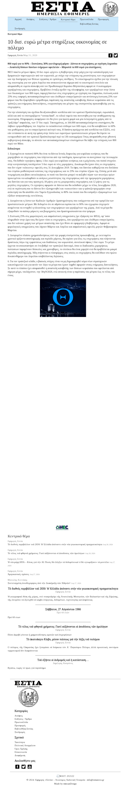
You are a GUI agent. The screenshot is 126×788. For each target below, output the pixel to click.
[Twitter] (115, 55)
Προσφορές (103, 19)
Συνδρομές (20, 28)
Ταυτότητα (20, 742)
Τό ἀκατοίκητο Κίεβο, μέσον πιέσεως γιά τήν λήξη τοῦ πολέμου (63, 639)
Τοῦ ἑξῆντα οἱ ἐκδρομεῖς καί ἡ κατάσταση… (63, 660)
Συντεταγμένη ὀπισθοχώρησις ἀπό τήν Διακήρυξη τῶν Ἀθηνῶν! (39, 583)
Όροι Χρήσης (21, 749)
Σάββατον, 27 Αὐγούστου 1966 (63, 609)
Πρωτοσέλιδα (86, 19)
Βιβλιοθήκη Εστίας (89, 24)
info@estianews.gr (95, 780)
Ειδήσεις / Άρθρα (47, 19)
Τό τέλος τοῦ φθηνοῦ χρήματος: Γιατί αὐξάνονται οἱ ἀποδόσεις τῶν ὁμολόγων (46, 553)
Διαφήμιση (20, 755)
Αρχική (18, 19)
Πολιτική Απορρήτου (25, 745)
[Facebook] (110, 55)
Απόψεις (30, 19)
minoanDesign (70, 783)
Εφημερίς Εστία (15, 55)
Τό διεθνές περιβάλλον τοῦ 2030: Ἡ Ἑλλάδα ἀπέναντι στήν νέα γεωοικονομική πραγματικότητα (55, 544)
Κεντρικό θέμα (68, 19)
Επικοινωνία (21, 752)
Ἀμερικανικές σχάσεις (18, 574)
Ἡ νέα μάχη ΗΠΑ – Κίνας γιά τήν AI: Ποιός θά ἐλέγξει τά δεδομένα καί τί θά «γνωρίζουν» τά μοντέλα (58, 562)
